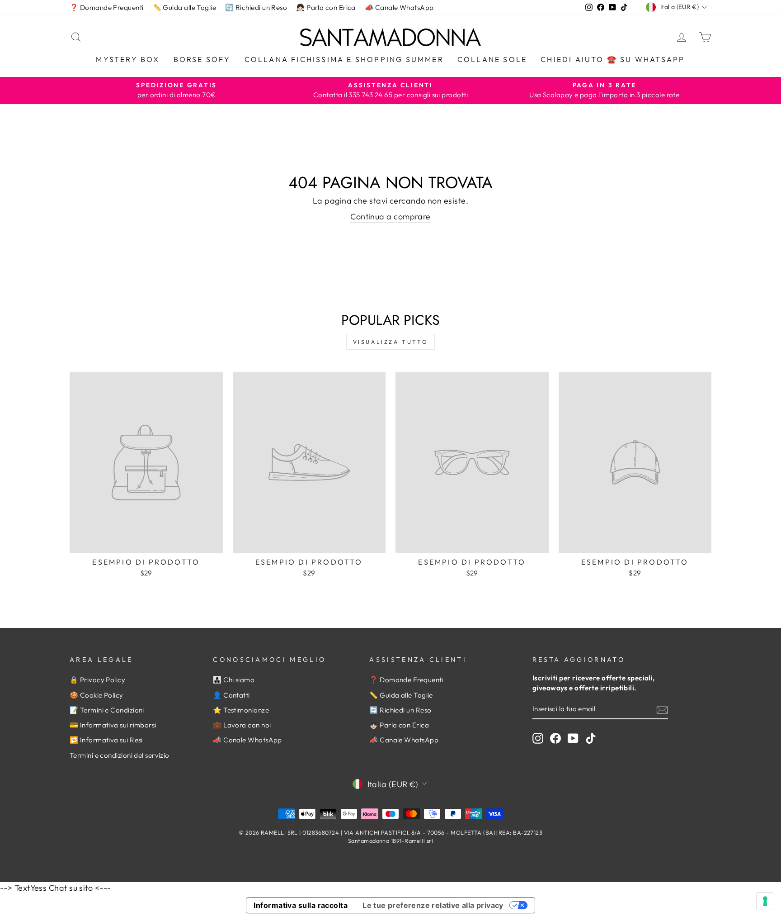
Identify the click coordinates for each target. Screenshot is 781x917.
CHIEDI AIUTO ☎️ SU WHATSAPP (613, 59)
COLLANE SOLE (492, 59)
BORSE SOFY (202, 59)
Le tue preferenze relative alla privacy (432, 905)
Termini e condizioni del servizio (119, 755)
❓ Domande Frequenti (107, 7)
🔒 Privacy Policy (97, 679)
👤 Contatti (231, 695)
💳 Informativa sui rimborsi (113, 725)
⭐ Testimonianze (241, 710)
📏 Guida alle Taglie (184, 7)
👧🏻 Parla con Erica (326, 7)
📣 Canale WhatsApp (399, 7)
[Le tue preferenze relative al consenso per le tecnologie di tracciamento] (765, 901)
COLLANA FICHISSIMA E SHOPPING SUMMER (344, 59)
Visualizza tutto (390, 341)
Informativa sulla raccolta (301, 905)
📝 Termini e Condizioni (107, 710)
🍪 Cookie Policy (96, 695)
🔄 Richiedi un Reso (256, 7)
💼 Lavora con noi (242, 725)
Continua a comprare (390, 216)
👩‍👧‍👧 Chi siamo (233, 679)
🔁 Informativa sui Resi (106, 740)
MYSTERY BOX (128, 59)
